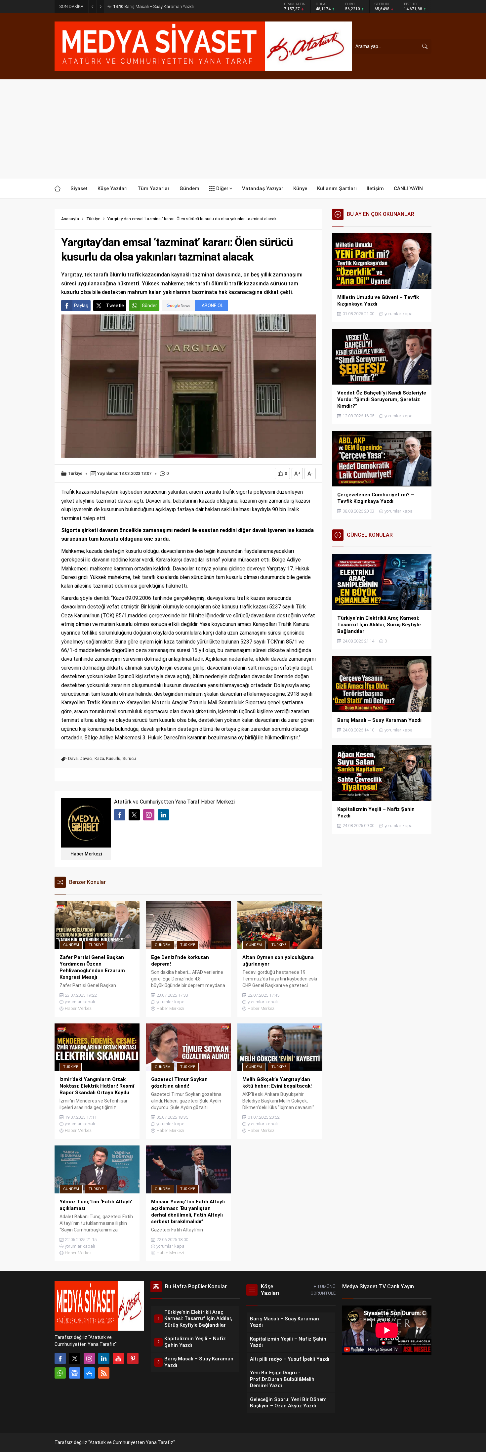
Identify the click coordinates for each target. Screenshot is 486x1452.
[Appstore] (89, 1373)
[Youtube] (118, 1358)
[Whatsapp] (60, 1373)
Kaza (99, 758)
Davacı (86, 758)
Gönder (149, 305)
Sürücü (129, 758)
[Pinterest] (133, 1358)
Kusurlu (113, 758)
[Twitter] (74, 1358)
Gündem (71, 945)
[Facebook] (60, 1358)
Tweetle (115, 305)
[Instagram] (89, 1358)
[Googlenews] (74, 1373)
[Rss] (103, 1373)
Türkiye (93, 218)
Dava (73, 758)
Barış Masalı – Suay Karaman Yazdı (153, 6)
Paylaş (81, 305)
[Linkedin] (103, 1358)
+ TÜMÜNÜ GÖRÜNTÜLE (323, 1290)
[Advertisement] (243, 129)
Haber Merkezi (86, 853)
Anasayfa (70, 218)
